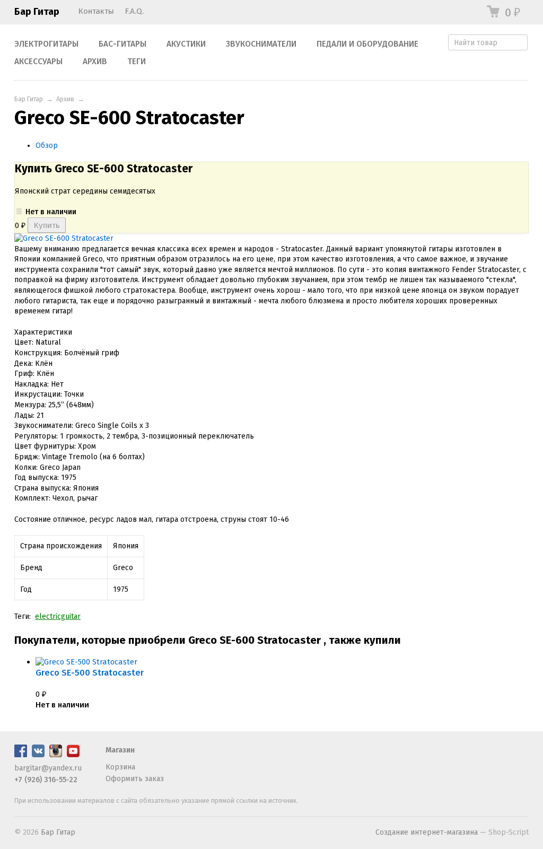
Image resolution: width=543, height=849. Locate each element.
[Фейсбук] (20, 755)
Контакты (96, 11)
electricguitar (58, 616)
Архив (95, 61)
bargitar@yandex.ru (48, 768)
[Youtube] (73, 755)
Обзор (47, 145)
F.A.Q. (134, 11)
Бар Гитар (36, 11)
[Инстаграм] (55, 755)
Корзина (120, 767)
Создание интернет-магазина (426, 832)
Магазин (120, 750)
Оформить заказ (135, 778)
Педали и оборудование (367, 44)
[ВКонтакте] (38, 755)
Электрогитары (46, 44)
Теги (136, 61)
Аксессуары (38, 61)
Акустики (186, 44)
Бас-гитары (122, 44)
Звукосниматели (261, 44)
